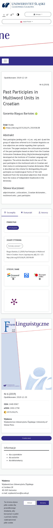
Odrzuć (29, 503)
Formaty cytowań (14, 246)
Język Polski (26, 21)
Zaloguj (38, 14)
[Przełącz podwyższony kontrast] (18, 14)
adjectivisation (9, 192)
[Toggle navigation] (5, 61)
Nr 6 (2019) (44, 84)
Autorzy (44, 212)
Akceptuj (43, 503)
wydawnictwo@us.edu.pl (18, 493)
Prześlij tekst (26, 438)
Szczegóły (11, 212)
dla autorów (14, 457)
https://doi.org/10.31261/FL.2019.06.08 (23, 127)
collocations (22, 192)
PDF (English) (12, 228)
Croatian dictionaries (36, 192)
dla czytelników (15, 454)
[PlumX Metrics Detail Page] (14, 301)
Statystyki (28, 212)
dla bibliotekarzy (16, 460)
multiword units (9, 195)
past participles (24, 195)
